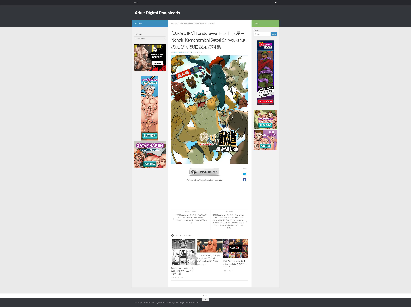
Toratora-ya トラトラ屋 (205, 23)
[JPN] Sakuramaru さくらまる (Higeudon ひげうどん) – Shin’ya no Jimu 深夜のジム (208, 258)
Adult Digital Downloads (157, 13)
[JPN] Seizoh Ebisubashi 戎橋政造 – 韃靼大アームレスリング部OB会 (182, 271)
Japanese (189, 23)
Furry (181, 23)
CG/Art (174, 23)
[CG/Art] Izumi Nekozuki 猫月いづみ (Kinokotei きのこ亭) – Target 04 (234, 264)
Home (135, 3)
